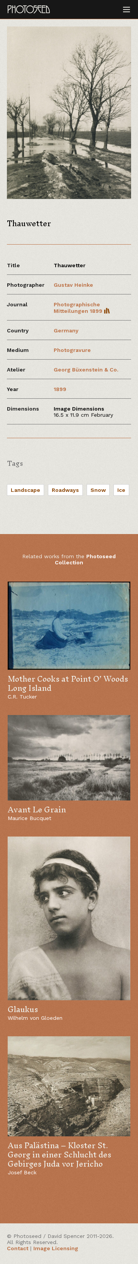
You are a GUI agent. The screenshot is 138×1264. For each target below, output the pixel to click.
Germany (66, 330)
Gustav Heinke (73, 285)
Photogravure (72, 350)
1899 (60, 389)
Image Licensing (55, 1248)
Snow (98, 490)
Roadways (65, 490)
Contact (17, 1248)
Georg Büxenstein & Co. (86, 370)
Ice (121, 490)
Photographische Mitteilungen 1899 (79, 307)
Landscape (25, 490)
